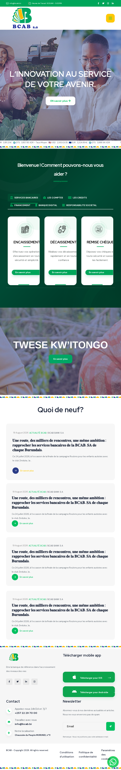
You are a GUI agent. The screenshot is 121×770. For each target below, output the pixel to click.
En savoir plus (23, 272)
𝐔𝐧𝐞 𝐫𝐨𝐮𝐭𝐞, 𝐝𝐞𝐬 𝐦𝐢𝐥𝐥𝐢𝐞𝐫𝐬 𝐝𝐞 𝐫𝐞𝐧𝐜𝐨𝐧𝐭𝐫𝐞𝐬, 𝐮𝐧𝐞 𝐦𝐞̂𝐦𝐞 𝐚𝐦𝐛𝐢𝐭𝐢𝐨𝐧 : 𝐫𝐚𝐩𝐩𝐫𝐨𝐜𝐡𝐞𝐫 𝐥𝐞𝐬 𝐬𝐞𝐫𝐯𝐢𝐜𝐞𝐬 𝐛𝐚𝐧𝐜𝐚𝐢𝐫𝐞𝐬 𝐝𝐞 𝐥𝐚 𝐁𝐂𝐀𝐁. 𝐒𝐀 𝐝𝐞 (59, 445)
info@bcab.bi (23, 724)
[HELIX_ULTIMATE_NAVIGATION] (110, 18)
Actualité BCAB (37, 432)
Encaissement (27, 242)
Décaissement (63, 242)
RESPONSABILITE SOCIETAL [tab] (81, 205)
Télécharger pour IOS (91, 678)
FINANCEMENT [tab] (22, 205)
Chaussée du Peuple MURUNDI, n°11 (32, 735)
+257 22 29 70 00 (26, 713)
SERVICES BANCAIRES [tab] (26, 197)
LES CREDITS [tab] (80, 197)
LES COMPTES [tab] (55, 197)
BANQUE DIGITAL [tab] (48, 205)
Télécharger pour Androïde (94, 692)
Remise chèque (100, 242)
